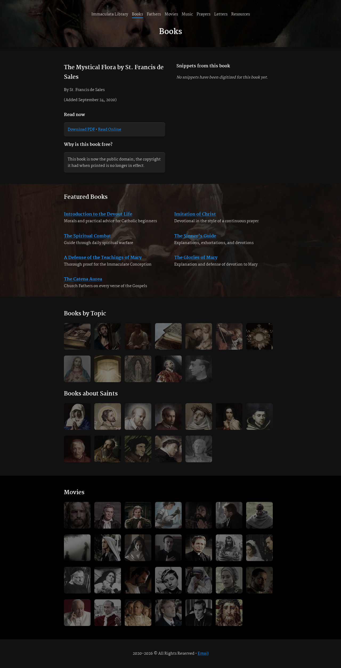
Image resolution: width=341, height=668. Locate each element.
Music (187, 14)
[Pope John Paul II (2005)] (138, 612)
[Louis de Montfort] (198, 449)
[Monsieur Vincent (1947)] (77, 580)
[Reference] (168, 336)
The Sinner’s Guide (195, 236)
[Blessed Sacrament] (259, 336)
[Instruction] (138, 336)
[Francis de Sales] (138, 416)
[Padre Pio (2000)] (259, 580)
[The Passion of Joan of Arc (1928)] (168, 580)
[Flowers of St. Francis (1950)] (229, 547)
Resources (240, 14)
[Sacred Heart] (77, 369)
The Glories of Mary (195, 257)
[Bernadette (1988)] (107, 547)
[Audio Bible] (229, 612)
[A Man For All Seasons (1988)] (138, 515)
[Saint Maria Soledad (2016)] (138, 547)
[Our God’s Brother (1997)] (229, 515)
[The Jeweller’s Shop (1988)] (259, 547)
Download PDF (81, 129)
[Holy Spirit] (107, 369)
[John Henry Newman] (77, 449)
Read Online (109, 129)
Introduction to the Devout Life (98, 214)
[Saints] (198, 336)
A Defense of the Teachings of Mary (102, 257)
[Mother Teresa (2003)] (198, 580)
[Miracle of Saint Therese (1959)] (107, 580)
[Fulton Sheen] (198, 612)
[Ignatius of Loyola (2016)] (198, 515)
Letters (221, 14)
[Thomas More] (138, 449)
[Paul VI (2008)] (107, 612)
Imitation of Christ (195, 214)
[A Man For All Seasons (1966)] (107, 515)
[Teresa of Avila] (229, 416)
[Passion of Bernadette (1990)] (229, 580)
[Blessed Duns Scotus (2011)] (259, 515)
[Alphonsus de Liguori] (168, 416)
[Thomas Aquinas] (168, 449)
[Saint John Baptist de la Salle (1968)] (168, 612)
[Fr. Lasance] (198, 369)
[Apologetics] (229, 336)
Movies (171, 14)
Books (137, 14)
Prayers (203, 14)
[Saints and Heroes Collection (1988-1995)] (168, 515)
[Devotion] (107, 336)
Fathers (154, 14)
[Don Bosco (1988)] (198, 547)
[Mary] (77, 416)
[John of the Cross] (259, 416)
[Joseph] (107, 416)
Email (203, 653)
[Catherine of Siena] (198, 416)
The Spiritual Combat (87, 236)
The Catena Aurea (83, 279)
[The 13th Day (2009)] (77, 547)
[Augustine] (107, 449)
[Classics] (77, 336)
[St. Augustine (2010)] (138, 580)
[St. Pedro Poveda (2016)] (168, 547)
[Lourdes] (138, 369)
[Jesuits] (168, 369)
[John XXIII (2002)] (77, 612)
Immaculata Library (109, 14)
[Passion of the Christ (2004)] (77, 515)
